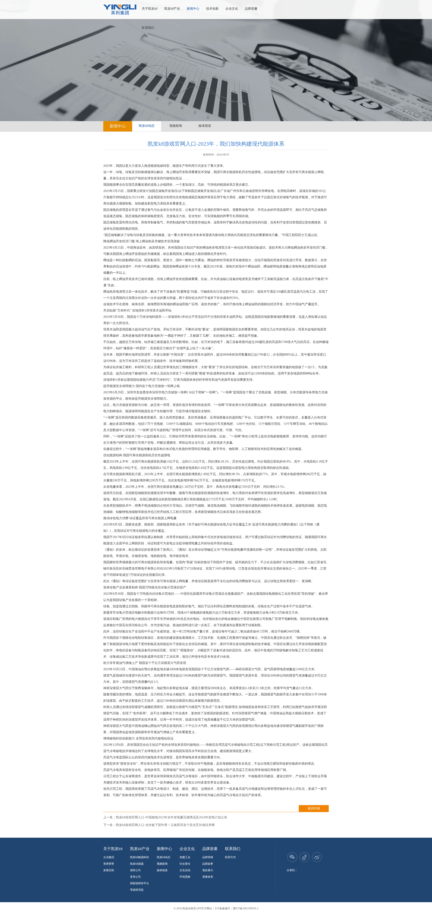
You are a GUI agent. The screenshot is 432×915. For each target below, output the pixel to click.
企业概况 (108, 857)
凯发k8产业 (172, 8)
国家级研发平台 (139, 883)
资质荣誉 (108, 863)
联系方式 (230, 857)
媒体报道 (204, 125)
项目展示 (207, 870)
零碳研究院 (137, 889)
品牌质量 (251, 8)
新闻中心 (193, 8)
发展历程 (108, 870)
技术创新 (212, 8)
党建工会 (185, 857)
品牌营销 (207, 857)
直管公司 (135, 876)
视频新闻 (175, 125)
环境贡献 (185, 876)
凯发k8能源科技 (139, 857)
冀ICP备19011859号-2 (245, 908)
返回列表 (314, 808)
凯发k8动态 (147, 125)
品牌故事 (207, 863)
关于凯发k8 (150, 8)
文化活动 (185, 870)
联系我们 (148, 27)
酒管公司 (135, 870)
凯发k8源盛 (137, 863)
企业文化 (231, 8)
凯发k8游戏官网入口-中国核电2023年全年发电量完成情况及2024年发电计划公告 (171, 817)
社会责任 (185, 863)
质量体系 (207, 876)
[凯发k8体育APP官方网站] (119, 9)
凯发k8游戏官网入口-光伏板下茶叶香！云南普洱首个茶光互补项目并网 (165, 825)
